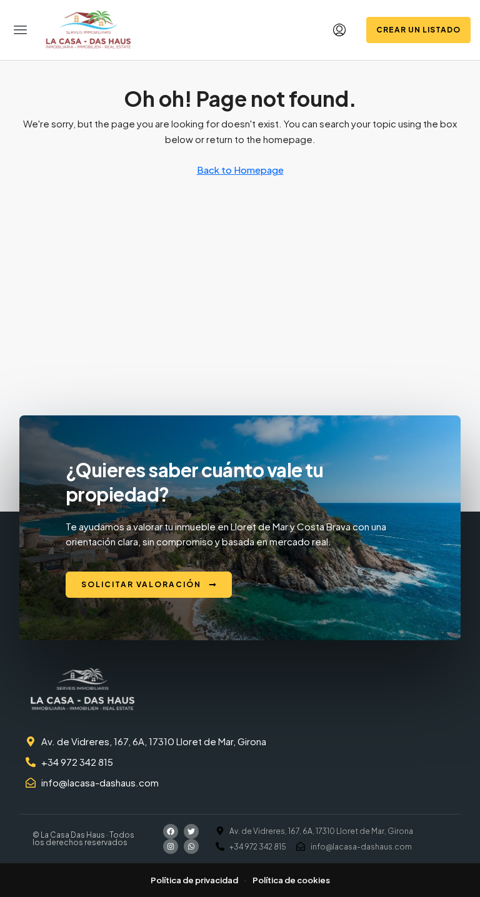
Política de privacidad (194, 880)
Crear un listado (418, 29)
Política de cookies (291, 880)
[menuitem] (339, 30)
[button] (20, 30)
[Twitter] (191, 831)
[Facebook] (170, 831)
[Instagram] (170, 846)
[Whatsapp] (191, 846)
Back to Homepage (240, 170)
